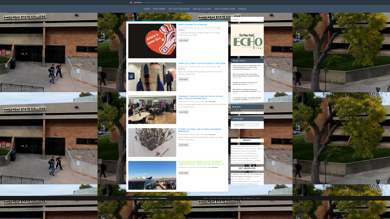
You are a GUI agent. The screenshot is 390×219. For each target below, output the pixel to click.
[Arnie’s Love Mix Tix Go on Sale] (152, 41)
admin (186, 28)
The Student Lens (224, 9)
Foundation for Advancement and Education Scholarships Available (245, 90)
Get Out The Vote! (179, 9)
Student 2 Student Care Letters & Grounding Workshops (199, 130)
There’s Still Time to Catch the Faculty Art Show (201, 63)
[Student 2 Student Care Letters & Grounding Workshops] (152, 142)
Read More (183, 40)
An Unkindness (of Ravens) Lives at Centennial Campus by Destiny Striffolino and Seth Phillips (201, 163)
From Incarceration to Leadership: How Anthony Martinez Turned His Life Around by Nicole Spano (246, 67)
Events (242, 9)
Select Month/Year (238, 113)
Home (147, 9)
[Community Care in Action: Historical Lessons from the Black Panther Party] (152, 109)
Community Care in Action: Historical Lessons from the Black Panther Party (200, 97)
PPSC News (159, 9)
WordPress (163, 198)
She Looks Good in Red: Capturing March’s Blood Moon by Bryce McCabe (246, 75)
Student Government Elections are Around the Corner (245, 83)
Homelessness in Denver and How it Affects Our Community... (162, 2)
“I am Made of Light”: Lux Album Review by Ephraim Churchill (247, 99)
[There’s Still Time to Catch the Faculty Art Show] (152, 76)
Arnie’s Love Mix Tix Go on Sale (192, 25)
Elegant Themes (144, 198)
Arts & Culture (202, 9)
